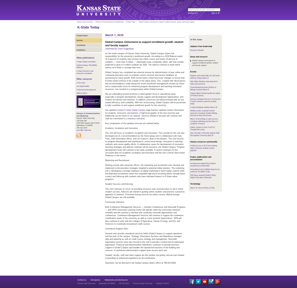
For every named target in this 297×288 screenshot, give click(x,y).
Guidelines (81, 50)
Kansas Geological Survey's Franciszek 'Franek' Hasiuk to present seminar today (205, 101)
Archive (80, 40)
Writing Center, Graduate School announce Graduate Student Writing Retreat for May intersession (203, 113)
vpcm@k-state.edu (84, 130)
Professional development (86, 90)
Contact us (81, 280)
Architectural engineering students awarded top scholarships (203, 164)
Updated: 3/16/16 (162, 283)
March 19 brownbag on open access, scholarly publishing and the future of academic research (204, 121)
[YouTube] (204, 281)
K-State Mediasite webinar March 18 (203, 107)
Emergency (95, 280)
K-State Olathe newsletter (86, 62)
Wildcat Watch (82, 93)
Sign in (214, 13)
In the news (81, 83)
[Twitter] (198, 281)
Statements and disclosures (116, 280)
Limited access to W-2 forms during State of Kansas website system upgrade (203, 148)
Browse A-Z (193, 13)
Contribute (81, 45)
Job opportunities (83, 86)
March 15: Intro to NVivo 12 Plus (202, 188)
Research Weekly (197, 50)
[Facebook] (191, 281)
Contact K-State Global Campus (131, 110)
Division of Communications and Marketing (109, 22)
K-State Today (130, 22)
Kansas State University (102, 10)
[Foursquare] (211, 281)
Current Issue (82, 36)
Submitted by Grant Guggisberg (119, 48)
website (136, 116)
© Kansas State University (142, 283)
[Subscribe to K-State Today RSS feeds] (79, 137)
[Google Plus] (217, 281)
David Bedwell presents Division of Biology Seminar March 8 (203, 88)
